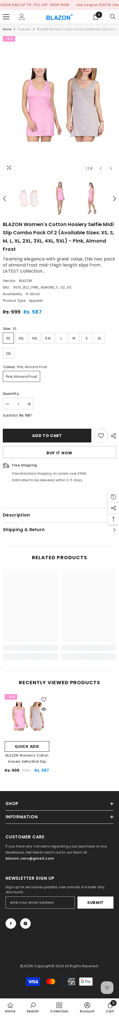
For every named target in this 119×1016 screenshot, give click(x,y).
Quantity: (11, 393)
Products (24, 29)
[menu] (6, 16)
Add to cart (47, 435)
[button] (100, 168)
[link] (30, 648)
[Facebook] (11, 923)
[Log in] (22, 17)
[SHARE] (112, 435)
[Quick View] (44, 709)
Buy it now (59, 453)
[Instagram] (25, 923)
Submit (95, 902)
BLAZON (25, 280)
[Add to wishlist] (101, 435)
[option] (59, 105)
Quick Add (27, 746)
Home (7, 29)
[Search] (113, 16)
